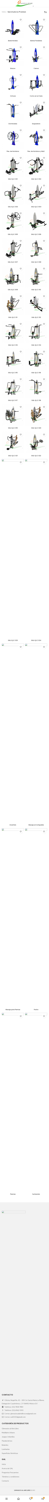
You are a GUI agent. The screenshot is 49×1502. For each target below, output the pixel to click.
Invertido (13, 825)
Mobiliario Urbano (8, 1433)
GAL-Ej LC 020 (36, 428)
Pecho (36, 1010)
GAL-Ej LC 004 (36, 207)
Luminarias (6, 1449)
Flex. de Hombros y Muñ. (36, 151)
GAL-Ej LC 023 (13, 640)
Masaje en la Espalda (36, 825)
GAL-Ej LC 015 (13, 373)
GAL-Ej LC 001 (13, 179)
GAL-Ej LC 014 (36, 345)
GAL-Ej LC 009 (13, 290)
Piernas (13, 1194)
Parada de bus (7, 1441)
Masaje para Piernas (13, 1010)
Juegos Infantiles (8, 1437)
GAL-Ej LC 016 (36, 373)
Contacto (5, 1481)
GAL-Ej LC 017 (13, 400)
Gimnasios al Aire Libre (10, 1428)
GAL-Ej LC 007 (13, 262)
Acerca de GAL (7, 1468)
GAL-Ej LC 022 (36, 456)
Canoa (36, 68)
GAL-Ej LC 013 (13, 345)
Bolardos (5, 1445)
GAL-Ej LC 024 (36, 640)
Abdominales (13, 41)
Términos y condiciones (10, 1477)
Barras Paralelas (36, 41)
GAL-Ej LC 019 (13, 428)
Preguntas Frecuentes (10, 1472)
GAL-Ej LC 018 (36, 400)
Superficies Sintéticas (10, 1453)
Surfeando (36, 1194)
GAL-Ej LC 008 (36, 262)
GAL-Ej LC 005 (13, 234)
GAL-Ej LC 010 (36, 290)
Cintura (13, 96)
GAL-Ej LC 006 (36, 234)
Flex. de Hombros (13, 151)
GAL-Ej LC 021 (13, 456)
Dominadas (13, 124)
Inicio (4, 12)
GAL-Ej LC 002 (36, 179)
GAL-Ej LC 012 (36, 317)
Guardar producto (21, 20)
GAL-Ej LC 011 (12, 317)
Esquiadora (36, 124)
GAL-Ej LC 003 (13, 207)
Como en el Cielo (36, 96)
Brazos (12, 68)
